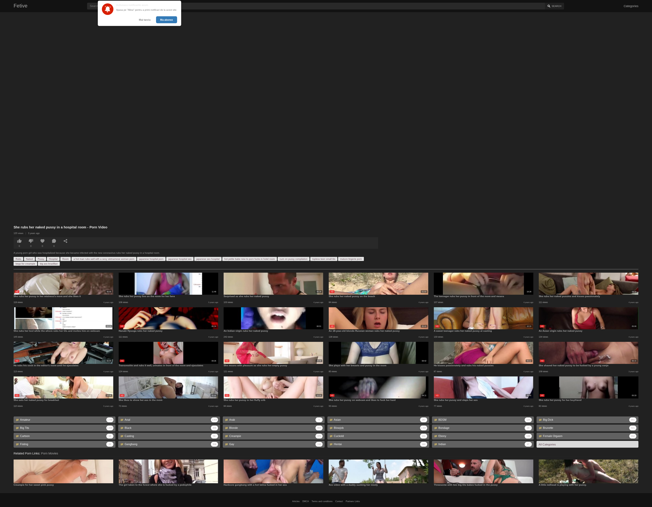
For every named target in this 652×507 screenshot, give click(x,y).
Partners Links (353, 501)
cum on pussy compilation (293, 259)
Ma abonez (166, 19)
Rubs (18, 259)
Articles (296, 501)
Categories (631, 6)
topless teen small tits (323, 259)
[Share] (65, 241)
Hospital (53, 259)
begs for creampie (25, 263)
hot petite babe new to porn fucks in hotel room (249, 259)
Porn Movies (49, 453)
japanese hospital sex (180, 259)
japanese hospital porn (151, 259)
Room (65, 259)
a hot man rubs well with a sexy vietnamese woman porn (104, 259)
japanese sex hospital (208, 259)
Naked (29, 259)
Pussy (41, 259)
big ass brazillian (49, 263)
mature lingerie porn (351, 259)
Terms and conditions (322, 501)
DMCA (305, 501)
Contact (339, 501)
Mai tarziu (145, 19)
